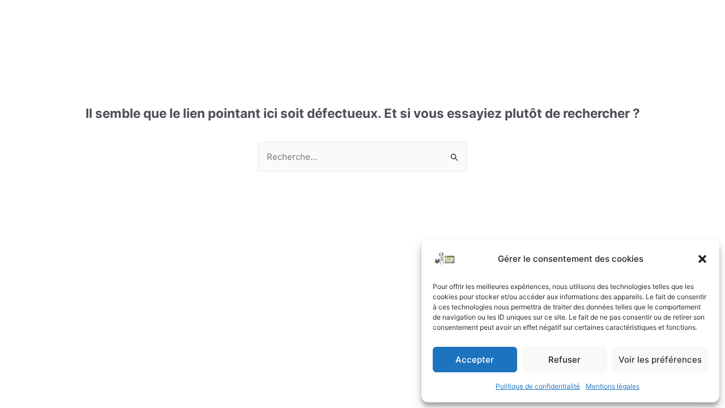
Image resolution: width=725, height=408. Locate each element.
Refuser (564, 359)
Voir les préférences (660, 359)
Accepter (474, 359)
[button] (702, 259)
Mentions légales (612, 386)
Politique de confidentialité (538, 386)
